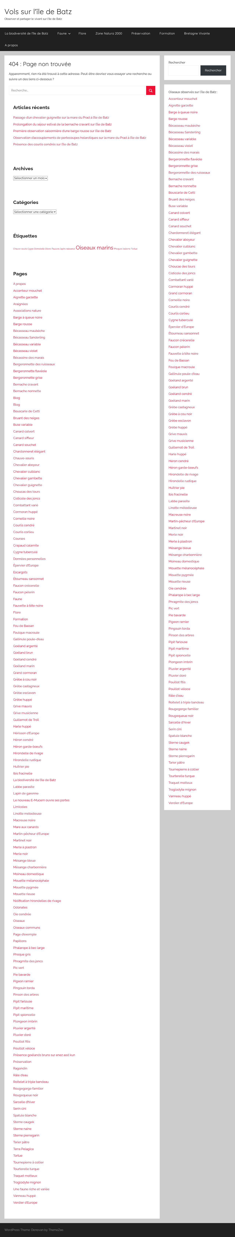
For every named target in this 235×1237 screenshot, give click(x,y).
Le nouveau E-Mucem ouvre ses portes (41, 800)
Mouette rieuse (24, 894)
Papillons (19, 941)
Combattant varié (25, 505)
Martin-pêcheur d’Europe (31, 834)
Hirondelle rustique (27, 760)
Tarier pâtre (21, 1142)
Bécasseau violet (25, 351)
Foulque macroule (26, 632)
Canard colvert (24, 431)
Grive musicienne (25, 713)
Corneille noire (24, 518)
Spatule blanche (25, 1115)
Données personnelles (29, 559)
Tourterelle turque (26, 1169)
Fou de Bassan (23, 626)
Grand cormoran (25, 673)
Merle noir (20, 854)
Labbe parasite (23, 787)
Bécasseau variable (27, 344)
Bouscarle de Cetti (26, 411)
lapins (63, 249)
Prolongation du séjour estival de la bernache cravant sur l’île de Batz (62, 124)
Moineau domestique (28, 874)
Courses (19, 538)
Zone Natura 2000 (108, 33)
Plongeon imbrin (25, 1021)
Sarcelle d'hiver (180, 722)
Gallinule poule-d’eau (28, 639)
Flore (82, 33)
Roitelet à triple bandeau (31, 1082)
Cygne (31, 249)
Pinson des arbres (26, 994)
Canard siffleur (23, 438)
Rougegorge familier (28, 1088)
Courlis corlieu (23, 532)
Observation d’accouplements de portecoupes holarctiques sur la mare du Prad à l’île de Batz (79, 138)
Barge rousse (22, 324)
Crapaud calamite (26, 545)
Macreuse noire (24, 820)
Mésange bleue (24, 860)
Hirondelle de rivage (28, 753)
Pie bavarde (21, 974)
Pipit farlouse (22, 1001)
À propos (19, 284)
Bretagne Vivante (197, 33)
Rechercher (177, 62)
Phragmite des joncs (28, 961)
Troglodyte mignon (27, 1182)
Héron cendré (23, 740)
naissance (70, 249)
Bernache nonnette (27, 391)
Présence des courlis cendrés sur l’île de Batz (45, 144)
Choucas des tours (26, 491)
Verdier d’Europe (25, 1202)
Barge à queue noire (27, 317)
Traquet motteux (25, 1176)
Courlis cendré (23, 525)
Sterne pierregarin (26, 1135)
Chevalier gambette (27, 478)
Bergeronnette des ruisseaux (34, 364)
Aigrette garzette (25, 297)
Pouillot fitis (21, 1041)
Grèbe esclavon (24, 693)
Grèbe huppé (22, 699)
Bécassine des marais (28, 357)
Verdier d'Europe (181, 803)
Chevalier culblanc (26, 471)
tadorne (126, 249)
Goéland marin (24, 666)
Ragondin (20, 1068)
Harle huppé (22, 726)
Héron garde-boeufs (183, 467)
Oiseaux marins (94, 247)
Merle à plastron (25, 847)
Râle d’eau (20, 1075)
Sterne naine (22, 1129)
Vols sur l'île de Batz (38, 11)
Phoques (118, 249)
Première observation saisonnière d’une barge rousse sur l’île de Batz (62, 131)
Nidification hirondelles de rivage (37, 901)
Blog (16, 398)
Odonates (20, 907)
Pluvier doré (22, 1035)
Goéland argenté (25, 646)
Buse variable (22, 424)
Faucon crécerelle (26, 585)
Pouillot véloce (24, 1048)
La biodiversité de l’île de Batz (26, 33)
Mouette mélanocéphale (31, 880)
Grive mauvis (22, 706)
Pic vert (18, 968)
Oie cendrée (22, 914)
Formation (167, 33)
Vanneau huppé (24, 1196)
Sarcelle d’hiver (24, 1102)
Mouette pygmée (25, 887)
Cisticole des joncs (26, 498)
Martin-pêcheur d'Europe (187, 521)
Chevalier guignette (27, 485)
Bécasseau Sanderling (29, 337)
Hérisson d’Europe (26, 733)
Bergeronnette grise (27, 377)
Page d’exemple (25, 934)
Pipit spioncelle (24, 1015)
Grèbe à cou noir (25, 679)
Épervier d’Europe (26, 565)
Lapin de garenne (26, 793)
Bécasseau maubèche (29, 331)
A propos (11, 45)
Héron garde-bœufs (27, 746)
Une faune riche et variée (31, 1189)
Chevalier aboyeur (26, 465)
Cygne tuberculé (25, 552)
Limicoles (20, 807)
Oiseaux (19, 921)
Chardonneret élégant (29, 451)
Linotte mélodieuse (27, 813)
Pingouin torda (24, 988)
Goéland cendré (25, 659)
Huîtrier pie (21, 766)
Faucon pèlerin (24, 592)
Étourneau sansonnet (28, 579)
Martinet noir (22, 840)
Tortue (134, 249)
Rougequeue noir (25, 1095)
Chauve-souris (20, 249)
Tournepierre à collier (28, 1162)
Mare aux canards (26, 827)
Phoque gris (21, 954)
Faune (62, 33)
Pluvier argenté (24, 1028)
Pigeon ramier (23, 981)
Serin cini (19, 1108)
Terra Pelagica (23, 1149)
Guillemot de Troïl (26, 720)
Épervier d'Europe (181, 327)
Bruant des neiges (26, 418)
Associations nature (27, 310)
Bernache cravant (25, 384)
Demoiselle (39, 249)
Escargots (20, 572)
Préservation (140, 33)
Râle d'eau (176, 695)
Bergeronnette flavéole (30, 371)
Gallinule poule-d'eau (184, 374)
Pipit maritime (23, 1008)
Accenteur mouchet (27, 290)
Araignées (20, 304)
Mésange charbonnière (29, 867)
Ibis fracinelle (22, 773)
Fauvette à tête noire (28, 605)
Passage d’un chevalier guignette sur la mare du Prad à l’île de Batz (61, 117)
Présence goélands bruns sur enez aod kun (44, 1055)
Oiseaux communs (26, 927)
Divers (48, 249)
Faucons (55, 249)
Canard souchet (24, 445)
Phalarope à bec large (29, 948)
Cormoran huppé (25, 512)
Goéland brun (23, 652)
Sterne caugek (23, 1122)
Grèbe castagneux (26, 686)
